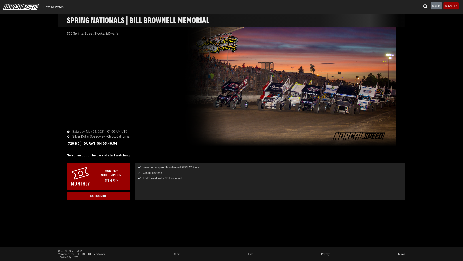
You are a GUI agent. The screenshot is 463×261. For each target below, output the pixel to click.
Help (250, 254)
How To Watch (53, 7)
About (176, 254)
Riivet (75, 257)
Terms (401, 254)
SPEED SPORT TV (85, 254)
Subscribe (451, 5)
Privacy (325, 254)
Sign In (436, 5)
